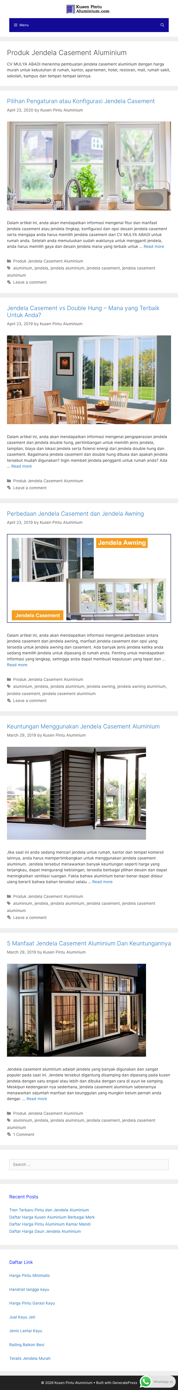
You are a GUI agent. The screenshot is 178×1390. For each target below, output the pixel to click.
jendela (41, 268)
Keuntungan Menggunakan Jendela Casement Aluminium (83, 726)
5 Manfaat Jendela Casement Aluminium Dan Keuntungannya (89, 943)
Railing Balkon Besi (26, 1344)
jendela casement (103, 268)
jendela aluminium (67, 268)
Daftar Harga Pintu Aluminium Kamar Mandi (50, 1224)
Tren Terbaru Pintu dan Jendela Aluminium (49, 1210)
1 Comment (23, 1134)
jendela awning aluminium (141, 686)
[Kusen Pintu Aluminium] (89, 9)
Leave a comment (30, 282)
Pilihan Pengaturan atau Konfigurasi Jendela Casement (81, 101)
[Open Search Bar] (162, 25)
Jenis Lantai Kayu (25, 1330)
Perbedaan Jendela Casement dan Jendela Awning (75, 513)
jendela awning (101, 686)
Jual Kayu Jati (22, 1317)
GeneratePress (124, 1382)
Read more (154, 246)
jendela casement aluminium (69, 693)
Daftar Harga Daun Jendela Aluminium (45, 1231)
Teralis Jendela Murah (30, 1358)
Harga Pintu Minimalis (29, 1275)
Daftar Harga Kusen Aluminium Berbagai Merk (52, 1217)
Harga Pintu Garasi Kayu (32, 1303)
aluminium (22, 268)
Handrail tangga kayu (29, 1289)
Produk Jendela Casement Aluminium (48, 261)
